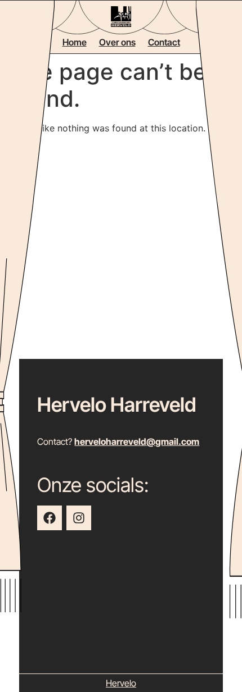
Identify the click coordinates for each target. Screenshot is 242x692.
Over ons (117, 42)
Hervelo (121, 683)
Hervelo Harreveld (116, 404)
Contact (164, 42)
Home (74, 42)
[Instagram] (78, 518)
